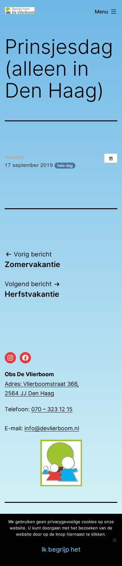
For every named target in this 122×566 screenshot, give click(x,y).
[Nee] (114, 540)
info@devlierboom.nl (51, 428)
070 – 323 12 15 (52, 409)
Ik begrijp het (61, 549)
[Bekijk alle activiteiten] (110, 158)
